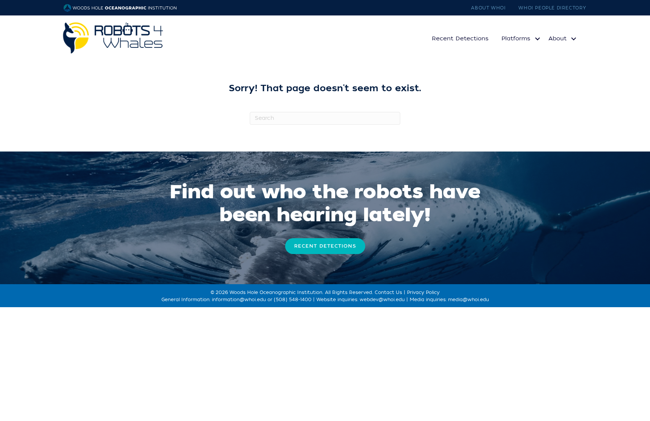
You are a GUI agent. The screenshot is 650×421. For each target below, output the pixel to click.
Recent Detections (460, 38)
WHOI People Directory (552, 8)
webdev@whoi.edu (382, 300)
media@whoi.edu (468, 300)
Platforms (515, 38)
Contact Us (388, 292)
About (557, 38)
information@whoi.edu (239, 300)
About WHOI (488, 8)
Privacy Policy (423, 292)
